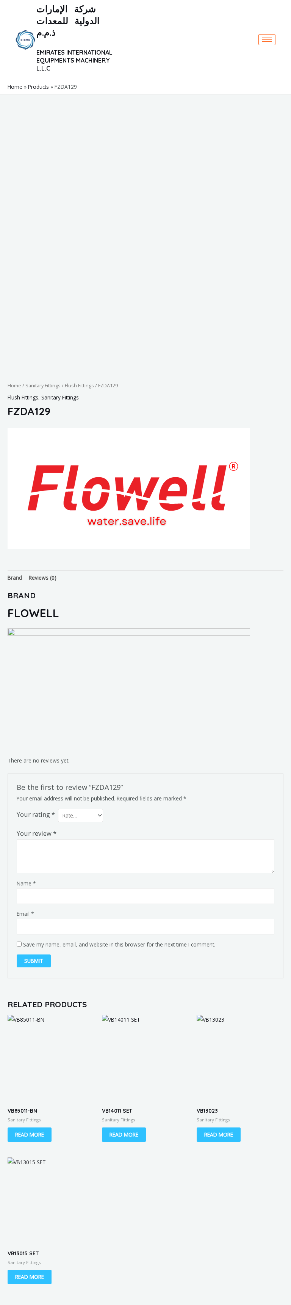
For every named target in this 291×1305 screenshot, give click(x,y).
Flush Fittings (79, 385)
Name (26, 883)
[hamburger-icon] (266, 39)
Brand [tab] (15, 577)
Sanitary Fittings (43, 385)
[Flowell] (129, 488)
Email (25, 913)
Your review (36, 833)
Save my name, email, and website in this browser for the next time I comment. (119, 944)
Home (14, 385)
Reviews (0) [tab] (42, 577)
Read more (29, 1134)
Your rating (36, 814)
